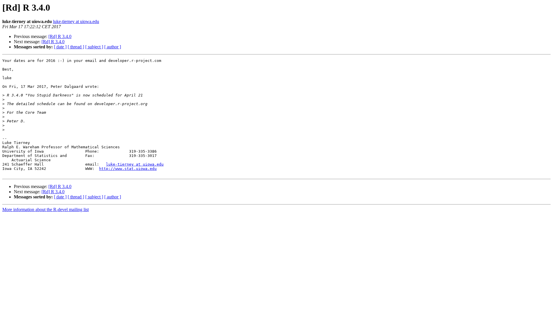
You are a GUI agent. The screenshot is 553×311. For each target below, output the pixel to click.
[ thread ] (76, 46)
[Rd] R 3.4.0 (59, 36)
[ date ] (60, 46)
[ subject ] (94, 46)
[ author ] (112, 46)
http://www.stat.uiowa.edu (128, 168)
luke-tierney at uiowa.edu (76, 21)
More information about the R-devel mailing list (45, 209)
